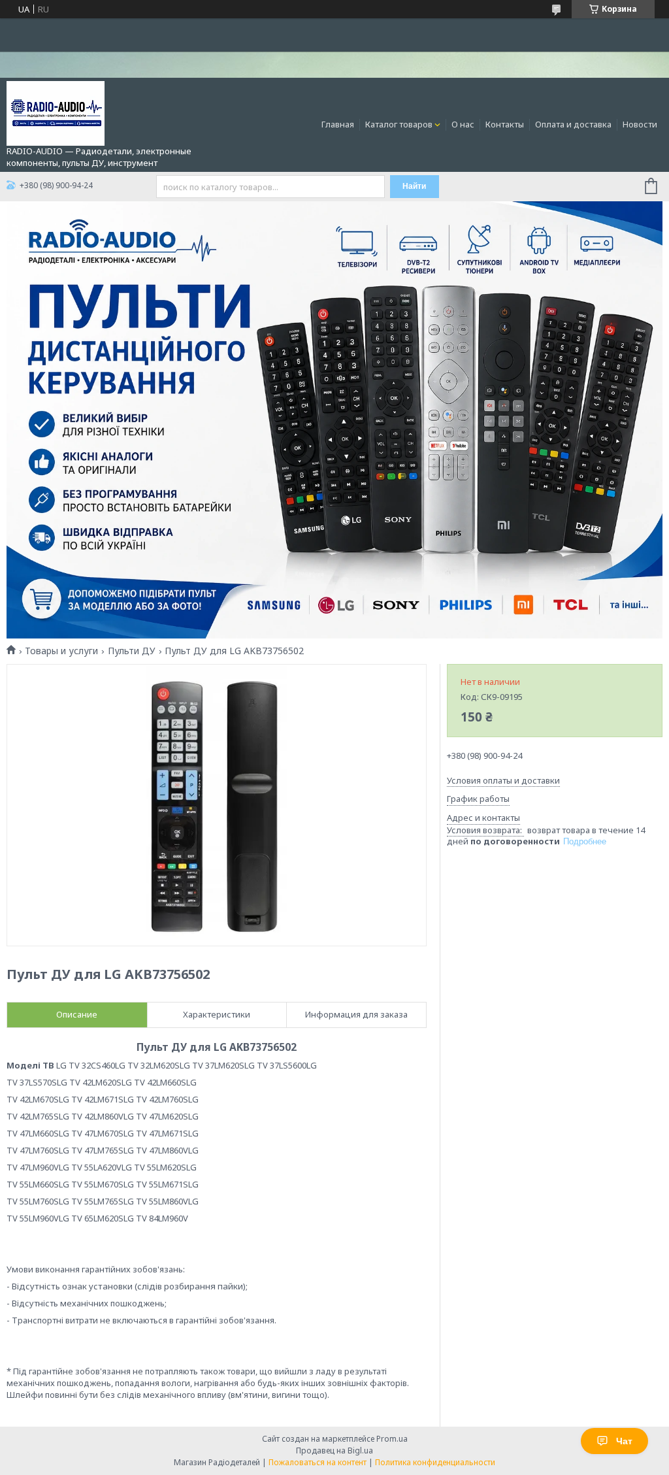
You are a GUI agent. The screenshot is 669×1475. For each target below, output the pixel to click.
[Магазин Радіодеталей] (56, 112)
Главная (337, 124)
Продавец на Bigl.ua (334, 1450)
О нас (462, 124)
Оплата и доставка (573, 124)
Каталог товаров (398, 124)
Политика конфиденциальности (435, 1462)
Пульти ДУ (131, 651)
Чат (624, 1441)
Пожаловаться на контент (318, 1462)
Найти (414, 186)
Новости (640, 124)
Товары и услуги (61, 651)
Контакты (504, 124)
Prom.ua (392, 1438)
